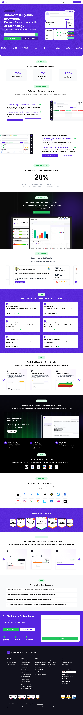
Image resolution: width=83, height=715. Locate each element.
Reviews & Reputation (11, 662)
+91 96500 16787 (67, 678)
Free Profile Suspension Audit (41, 672)
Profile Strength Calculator (40, 664)
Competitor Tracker (25, 671)
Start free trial (27, 629)
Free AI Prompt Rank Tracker (40, 674)
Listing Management (11, 660)
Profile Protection (24, 664)
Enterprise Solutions (11, 664)
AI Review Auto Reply (25, 667)
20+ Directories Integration (26, 684)
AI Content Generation (25, 662)
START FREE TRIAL (15, 120)
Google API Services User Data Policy (59, 706)
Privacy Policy (65, 660)
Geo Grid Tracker (24, 669)
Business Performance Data (26, 686)
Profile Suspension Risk (25, 666)
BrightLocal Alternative (53, 666)
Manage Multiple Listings (26, 676)
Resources (64, 666)
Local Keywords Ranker (25, 660)
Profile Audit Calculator (39, 666)
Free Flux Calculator (39, 669)
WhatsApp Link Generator (40, 671)
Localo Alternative (52, 660)
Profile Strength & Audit (26, 683)
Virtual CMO (23, 690)
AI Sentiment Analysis (25, 681)
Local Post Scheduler (25, 678)
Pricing (62, 2)
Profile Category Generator (40, 662)
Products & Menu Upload (26, 672)
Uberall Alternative (52, 664)
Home (43, 2)
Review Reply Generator (40, 660)
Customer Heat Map (25, 679)
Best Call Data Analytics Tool (27, 688)
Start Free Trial (12, 39)
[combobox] (68, 2)
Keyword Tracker (10, 666)
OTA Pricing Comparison (26, 674)
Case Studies (65, 664)
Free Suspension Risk (39, 667)
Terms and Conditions (67, 662)
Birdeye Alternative (52, 662)
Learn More (11, 431)
